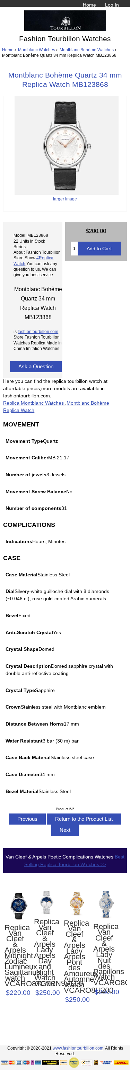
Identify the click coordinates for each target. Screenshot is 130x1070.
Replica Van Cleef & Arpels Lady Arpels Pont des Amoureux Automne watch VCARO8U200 (74, 956)
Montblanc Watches (36, 49)
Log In (112, 5)
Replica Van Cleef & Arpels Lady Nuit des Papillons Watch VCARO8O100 (104, 955)
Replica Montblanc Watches (34, 403)
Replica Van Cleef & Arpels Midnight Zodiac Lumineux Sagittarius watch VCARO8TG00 (15, 956)
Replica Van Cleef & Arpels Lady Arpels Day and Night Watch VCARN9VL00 (44, 953)
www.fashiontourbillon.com (78, 1048)
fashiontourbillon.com (38, 331)
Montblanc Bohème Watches (87, 49)
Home (89, 5)
